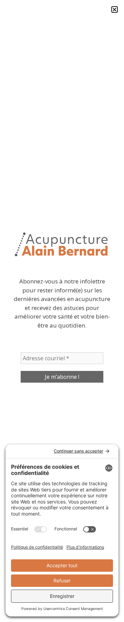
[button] (114, 9)
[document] (62, 311)
